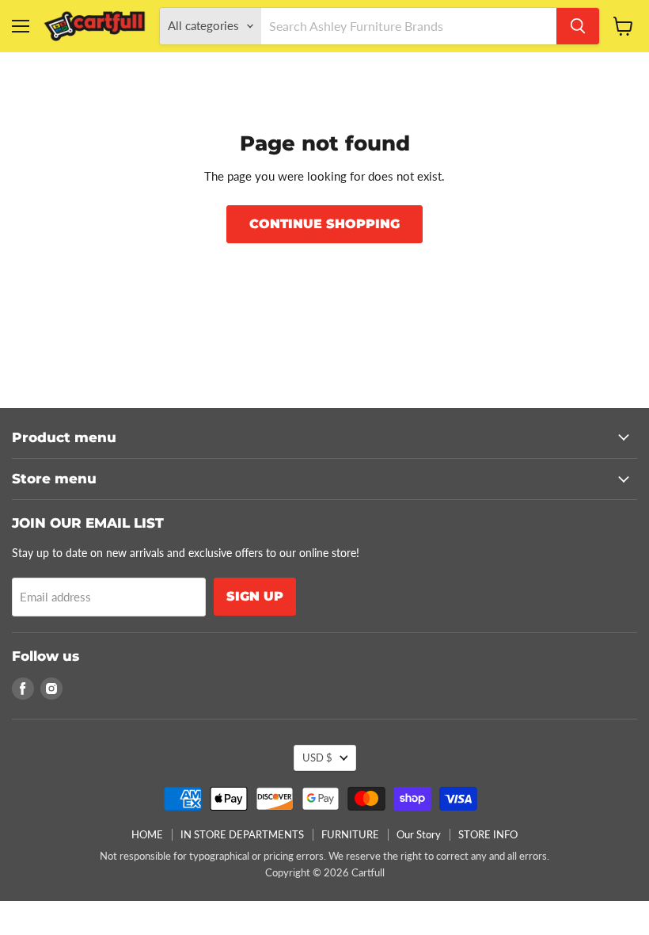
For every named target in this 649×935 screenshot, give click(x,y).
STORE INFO (488, 834)
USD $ (317, 757)
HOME (147, 834)
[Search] (577, 26)
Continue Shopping (324, 223)
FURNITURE (350, 834)
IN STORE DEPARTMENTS (242, 834)
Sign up (254, 596)
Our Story (419, 834)
